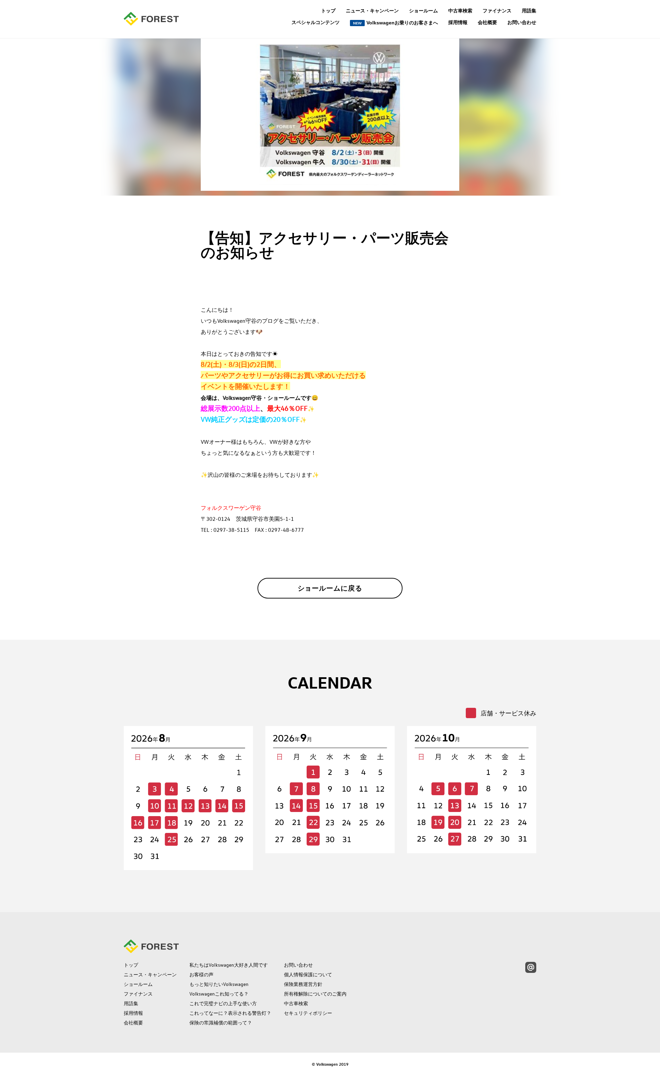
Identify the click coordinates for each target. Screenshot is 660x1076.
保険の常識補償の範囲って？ (220, 1022)
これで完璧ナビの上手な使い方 (223, 1003)
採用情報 (458, 22)
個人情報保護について (308, 974)
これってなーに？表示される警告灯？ (230, 1013)
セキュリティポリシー (308, 1013)
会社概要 (487, 22)
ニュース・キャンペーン (372, 10)
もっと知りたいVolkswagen (219, 984)
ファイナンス (497, 10)
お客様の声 (201, 974)
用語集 (529, 10)
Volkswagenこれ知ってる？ (219, 993)
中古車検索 (460, 10)
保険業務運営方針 (303, 984)
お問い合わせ (521, 22)
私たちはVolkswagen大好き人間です (228, 965)
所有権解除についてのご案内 (315, 993)
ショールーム (423, 10)
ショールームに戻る (330, 588)
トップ (328, 10)
